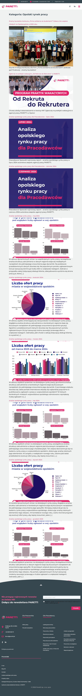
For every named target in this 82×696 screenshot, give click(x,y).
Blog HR (4, 668)
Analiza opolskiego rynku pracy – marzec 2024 (25, 339)
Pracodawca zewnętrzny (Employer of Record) (70, 639)
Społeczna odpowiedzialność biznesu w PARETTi (13, 684)
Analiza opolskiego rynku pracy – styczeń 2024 (25, 460)
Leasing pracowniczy (48, 624)
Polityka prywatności (8, 649)
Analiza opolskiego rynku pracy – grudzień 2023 (26, 519)
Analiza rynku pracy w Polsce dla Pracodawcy (51, 649)
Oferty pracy (25, 624)
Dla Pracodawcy (49, 616)
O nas (3, 665)
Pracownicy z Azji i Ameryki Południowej (49, 644)
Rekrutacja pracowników (49, 627)
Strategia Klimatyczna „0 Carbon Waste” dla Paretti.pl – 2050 (16, 681)
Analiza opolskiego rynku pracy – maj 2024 (24, 216)
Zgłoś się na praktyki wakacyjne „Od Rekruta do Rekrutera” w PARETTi (34, 74)
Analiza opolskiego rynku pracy (9, 675)
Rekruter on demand (69, 647)
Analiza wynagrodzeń (69, 631)
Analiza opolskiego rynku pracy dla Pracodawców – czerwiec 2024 (32, 166)
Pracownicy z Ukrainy (48, 631)
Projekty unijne (5, 678)
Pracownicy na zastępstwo (70, 643)
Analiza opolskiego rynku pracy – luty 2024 (24, 401)
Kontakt (4, 672)
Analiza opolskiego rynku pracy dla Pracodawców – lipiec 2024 (31, 117)
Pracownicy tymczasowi (49, 637)
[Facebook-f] (70, 6)
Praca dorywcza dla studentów (50, 640)
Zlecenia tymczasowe (48, 634)
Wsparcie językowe (68, 650)
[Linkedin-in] (74, 6)
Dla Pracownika (28, 616)
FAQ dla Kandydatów (27, 627)
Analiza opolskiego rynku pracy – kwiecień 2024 (26, 277)
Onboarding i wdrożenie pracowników (69, 635)
